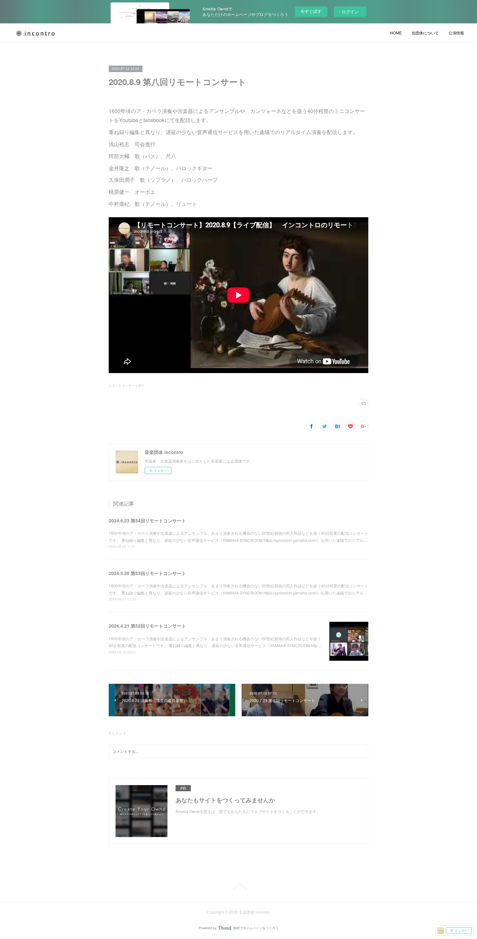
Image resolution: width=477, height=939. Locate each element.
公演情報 (456, 33)
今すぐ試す (311, 11)
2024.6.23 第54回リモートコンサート (147, 520)
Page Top (238, 886)
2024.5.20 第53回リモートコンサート (147, 573)
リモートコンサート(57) (126, 385)
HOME (396, 33)
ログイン (350, 11)
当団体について (425, 33)
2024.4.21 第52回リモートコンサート (147, 625)
